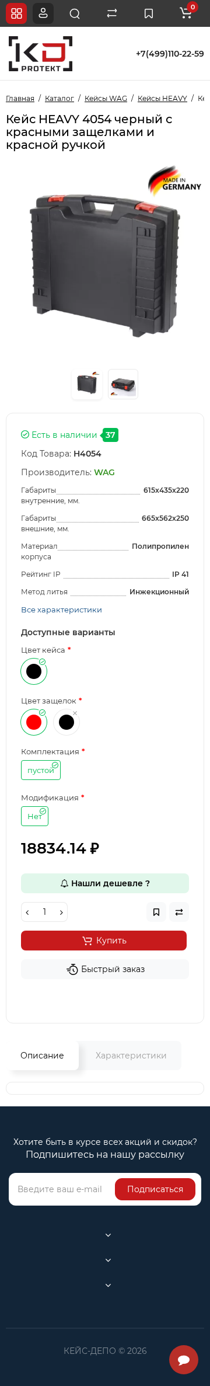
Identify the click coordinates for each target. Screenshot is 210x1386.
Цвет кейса (43, 649)
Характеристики (131, 1055)
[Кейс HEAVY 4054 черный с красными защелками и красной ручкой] (87, 384)
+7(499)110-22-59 (170, 53)
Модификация (50, 797)
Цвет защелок (48, 700)
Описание (42, 1055)
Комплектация (50, 751)
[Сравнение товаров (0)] (112, 13)
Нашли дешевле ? (109, 883)
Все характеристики (61, 609)
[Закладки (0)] (148, 13)
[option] (105, 262)
